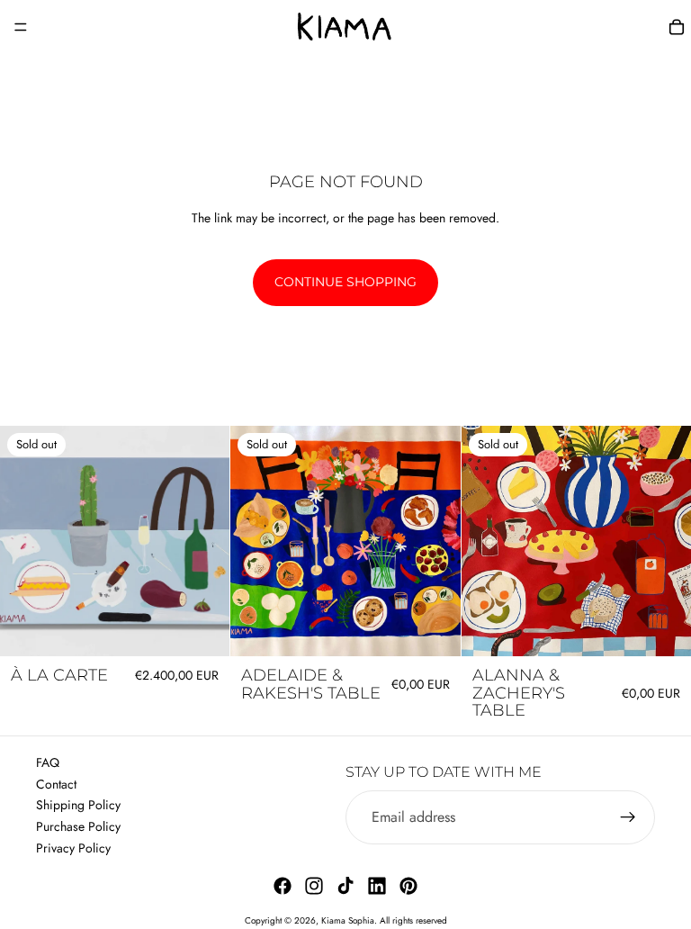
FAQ (47, 762)
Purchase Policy (78, 826)
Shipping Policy (78, 805)
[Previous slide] (257, 541)
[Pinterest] (408, 886)
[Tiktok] (345, 886)
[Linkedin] (377, 886)
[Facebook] (282, 886)
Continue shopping (345, 282)
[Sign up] (628, 817)
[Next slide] (434, 541)
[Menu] (20, 27)
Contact (56, 784)
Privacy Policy (73, 848)
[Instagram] (314, 886)
